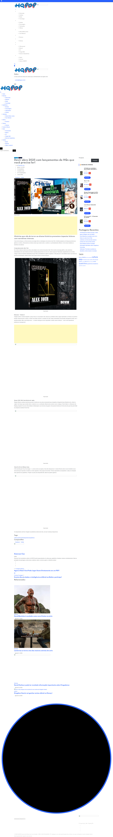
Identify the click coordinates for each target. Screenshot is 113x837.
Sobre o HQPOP (23, 61)
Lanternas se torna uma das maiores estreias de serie (33, 650)
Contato (18, 55)
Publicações (22, 26)
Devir (20, 537)
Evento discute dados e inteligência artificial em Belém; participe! (38, 577)
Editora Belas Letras (23, 31)
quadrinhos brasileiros (92, 263)
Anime (80, 257)
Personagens (22, 24)
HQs (23, 537)
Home (17, 9)
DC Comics (84, 259)
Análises (21, 15)
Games (18, 35)
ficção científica (90, 259)
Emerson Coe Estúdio (32, 834)
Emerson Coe (21, 165)
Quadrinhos (19, 20)
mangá (83, 261)
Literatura (18, 29)
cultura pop (16, 537)
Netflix (94, 261)
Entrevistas (21, 13)
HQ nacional (22, 46)
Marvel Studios (90, 261)
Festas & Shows (20, 42)
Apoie (20, 57)
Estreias (21, 40)
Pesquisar (81, 157)
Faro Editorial (22, 33)
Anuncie (21, 59)
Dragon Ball (22, 51)
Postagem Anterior (19, 568)
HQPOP (80, 261)
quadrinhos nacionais (82, 265)
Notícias (18, 11)
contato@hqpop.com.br (20, 80)
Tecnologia (21, 18)
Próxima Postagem (18, 575)
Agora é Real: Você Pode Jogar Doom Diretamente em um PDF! (36, 570)
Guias (17, 44)
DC (20, 50)
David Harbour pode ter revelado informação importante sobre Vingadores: (42, 685)
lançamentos (26, 537)
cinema (84, 257)
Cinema (18, 39)
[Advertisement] (45, 225)
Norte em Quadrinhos (24, 53)
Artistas (21, 22)
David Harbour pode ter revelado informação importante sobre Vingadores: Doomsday (89, 245)
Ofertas (7, 112)
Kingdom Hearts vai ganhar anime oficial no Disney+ (33, 693)
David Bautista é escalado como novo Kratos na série (33, 616)
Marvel (21, 48)
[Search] (14, 64)
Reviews (21, 37)
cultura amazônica (89, 257)
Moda (6, 101)
